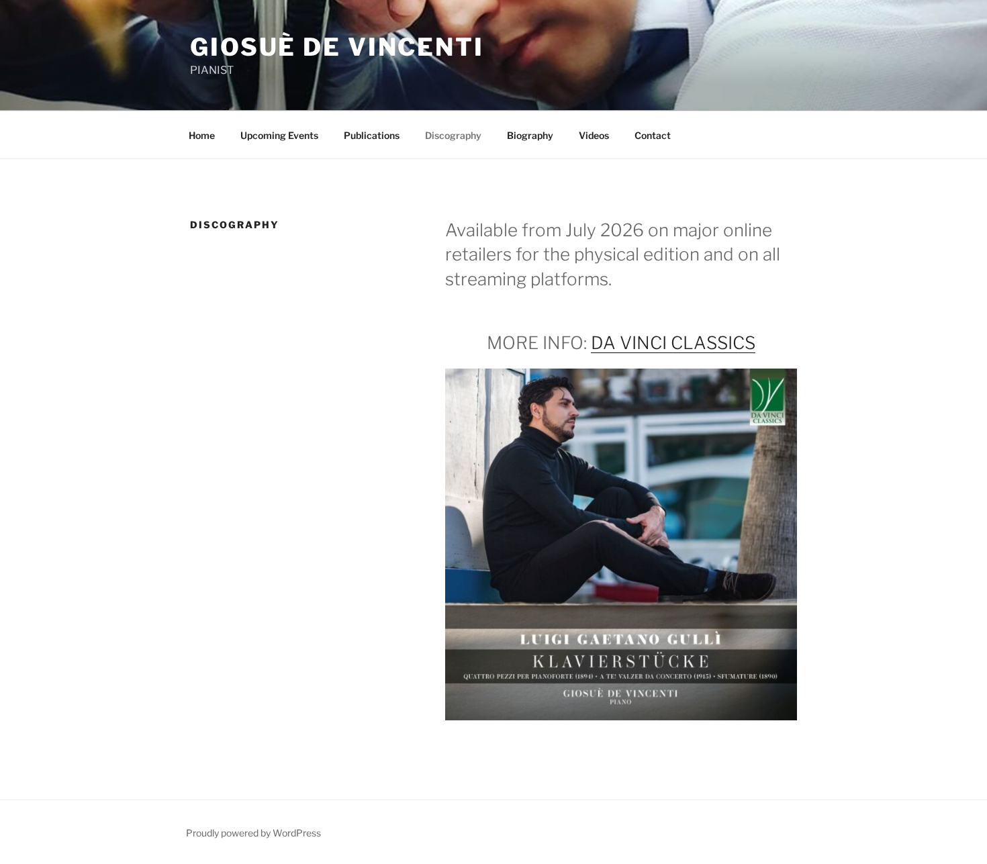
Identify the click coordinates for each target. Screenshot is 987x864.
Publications (371, 135)
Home (202, 135)
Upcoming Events (279, 135)
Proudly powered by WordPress (253, 832)
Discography (453, 135)
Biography (530, 135)
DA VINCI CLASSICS (673, 342)
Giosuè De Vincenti (337, 47)
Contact (652, 135)
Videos (594, 135)
